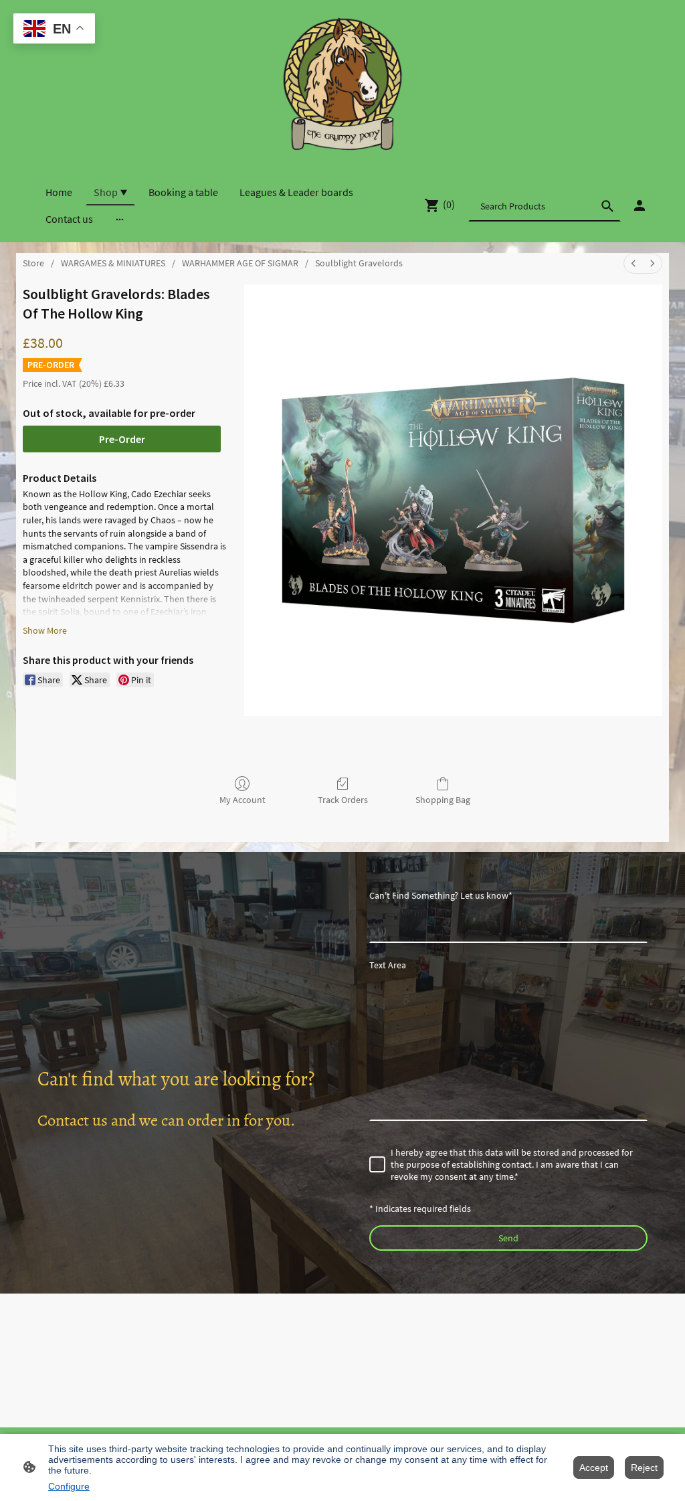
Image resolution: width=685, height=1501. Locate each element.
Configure (69, 1486)
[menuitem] (633, 263)
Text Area (387, 965)
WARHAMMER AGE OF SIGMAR (240, 263)
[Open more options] (119, 219)
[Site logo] (342, 83)
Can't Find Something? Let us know (440, 895)
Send (508, 1238)
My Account (242, 800)
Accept (593, 1467)
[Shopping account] (639, 205)
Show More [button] (45, 630)
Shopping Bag (442, 800)
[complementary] (54, 29)
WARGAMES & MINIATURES (113, 263)
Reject (644, 1467)
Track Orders (343, 800)
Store (33, 263)
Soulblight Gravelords (359, 263)
